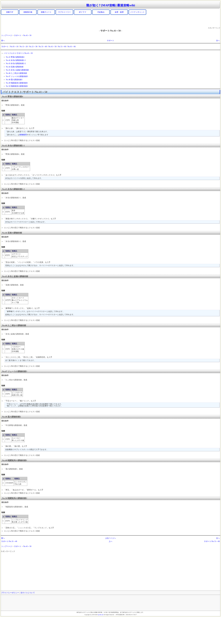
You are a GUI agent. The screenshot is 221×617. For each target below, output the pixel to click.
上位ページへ (110, 538)
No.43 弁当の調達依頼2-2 (16, 63)
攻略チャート (46, 12)
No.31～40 (43, 47)
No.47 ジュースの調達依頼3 (17, 76)
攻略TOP (9, 12)
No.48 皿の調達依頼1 (14, 80)
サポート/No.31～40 (9, 541)
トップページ (6, 35)
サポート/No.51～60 (212, 541)
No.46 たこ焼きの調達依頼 (16, 73)
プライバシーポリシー (10, 593)
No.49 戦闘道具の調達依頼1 (17, 83)
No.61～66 (72, 47)
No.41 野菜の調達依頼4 (15, 57)
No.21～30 (33, 47)
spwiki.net (100, 614)
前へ (3, 41)
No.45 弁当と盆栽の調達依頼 (17, 70)
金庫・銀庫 (119, 12)
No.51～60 (62, 47)
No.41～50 (27, 35)
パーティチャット (137, 12)
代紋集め (100, 12)
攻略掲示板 (27, 12)
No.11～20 (24, 47)
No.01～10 (14, 47)
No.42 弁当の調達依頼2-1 (16, 60)
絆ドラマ (82, 12)
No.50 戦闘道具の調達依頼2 (17, 86)
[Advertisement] (110, 21)
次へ (218, 41)
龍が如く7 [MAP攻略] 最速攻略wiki (110, 5)
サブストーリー (64, 12)
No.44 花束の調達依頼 (14, 67)
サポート (17, 35)
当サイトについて (27, 593)
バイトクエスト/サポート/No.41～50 (18, 53)
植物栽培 (23, 135)
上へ (110, 541)
